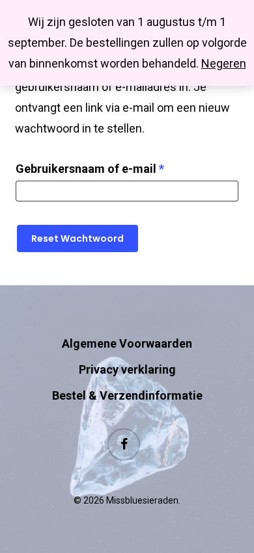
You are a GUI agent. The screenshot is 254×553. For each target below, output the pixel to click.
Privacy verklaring (127, 369)
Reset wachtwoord (77, 238)
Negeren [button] (223, 63)
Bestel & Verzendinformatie (127, 395)
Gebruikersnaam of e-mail (109, 168)
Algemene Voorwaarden (127, 343)
